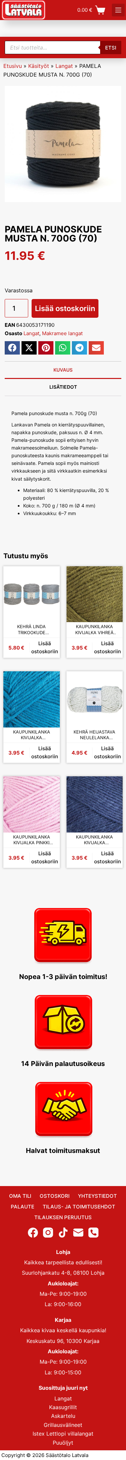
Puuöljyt (63, 1442)
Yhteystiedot (97, 1196)
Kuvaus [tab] (63, 370)
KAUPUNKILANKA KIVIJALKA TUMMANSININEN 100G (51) (95, 840)
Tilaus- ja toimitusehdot (79, 1206)
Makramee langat (62, 333)
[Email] (78, 1232)
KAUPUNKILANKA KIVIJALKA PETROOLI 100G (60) (31, 735)
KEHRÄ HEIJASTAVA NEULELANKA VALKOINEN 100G (94, 735)
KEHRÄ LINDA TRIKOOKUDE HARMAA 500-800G (31, 630)
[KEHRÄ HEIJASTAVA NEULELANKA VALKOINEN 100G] (95, 699)
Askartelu (63, 1416)
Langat (64, 66)
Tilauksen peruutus (63, 1217)
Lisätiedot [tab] (63, 387)
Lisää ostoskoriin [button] (44, 647)
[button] (12, 348)
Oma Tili (20, 1196)
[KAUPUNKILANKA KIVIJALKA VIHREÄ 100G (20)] (95, 594)
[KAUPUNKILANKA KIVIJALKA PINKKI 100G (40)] (31, 804)
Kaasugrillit (63, 1407)
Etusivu (12, 66)
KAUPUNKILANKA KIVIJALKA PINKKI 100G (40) (31, 840)
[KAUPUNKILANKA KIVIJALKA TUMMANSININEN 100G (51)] (95, 804)
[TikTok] (63, 1232)
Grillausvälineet (63, 1424)
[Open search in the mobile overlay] (63, 47)
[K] (118, 10)
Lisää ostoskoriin (65, 308)
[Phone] (93, 1232)
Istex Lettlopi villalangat (63, 1433)
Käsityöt (38, 66)
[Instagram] (48, 1232)
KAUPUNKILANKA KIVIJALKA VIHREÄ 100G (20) (94, 630)
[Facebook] (33, 1232)
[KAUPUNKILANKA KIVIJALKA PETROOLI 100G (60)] (31, 699)
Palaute (22, 1206)
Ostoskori (55, 1196)
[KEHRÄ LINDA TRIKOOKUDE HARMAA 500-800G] (31, 594)
